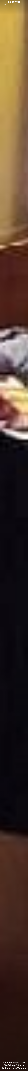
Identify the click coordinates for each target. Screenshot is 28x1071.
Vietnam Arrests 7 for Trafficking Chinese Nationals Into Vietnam (14, 1065)
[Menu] (26, 1)
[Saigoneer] (14, 2)
